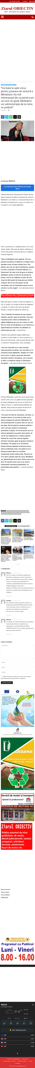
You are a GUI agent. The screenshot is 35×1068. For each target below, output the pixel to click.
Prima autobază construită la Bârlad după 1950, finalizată (28, 538)
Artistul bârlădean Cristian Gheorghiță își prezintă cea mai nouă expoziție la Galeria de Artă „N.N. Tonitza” (17, 539)
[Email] (15, 117)
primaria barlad (13, 512)
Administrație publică (9, 81)
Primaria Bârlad (5, 895)
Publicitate (32, 1)
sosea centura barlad (24, 512)
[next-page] (18, 564)
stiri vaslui (11, 514)
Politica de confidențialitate (13, 1059)
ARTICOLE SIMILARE (11, 526)
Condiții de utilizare (22, 1061)
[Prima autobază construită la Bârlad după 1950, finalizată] (29, 533)
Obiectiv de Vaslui (24, 510)
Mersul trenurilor (5, 889)
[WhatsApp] (11, 117)
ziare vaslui (18, 514)
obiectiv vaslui (5, 512)
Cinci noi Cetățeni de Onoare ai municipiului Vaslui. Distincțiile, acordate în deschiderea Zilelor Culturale (17, 557)
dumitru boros (15, 510)
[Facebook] (2, 117)
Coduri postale (5, 892)
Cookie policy (25, 1059)
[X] (7, 117)
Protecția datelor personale (9, 1061)
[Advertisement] (17, 30)
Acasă (2, 81)
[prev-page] (16, 564)
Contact (25, 1)
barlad (8, 510)
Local (14, 84)
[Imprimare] (19, 117)
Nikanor (8, 573)
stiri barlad (4, 514)
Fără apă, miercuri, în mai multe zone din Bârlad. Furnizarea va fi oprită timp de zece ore (29, 557)
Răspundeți (8, 596)
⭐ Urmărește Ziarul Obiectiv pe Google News (17, 188)
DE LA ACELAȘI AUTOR (23, 526)
